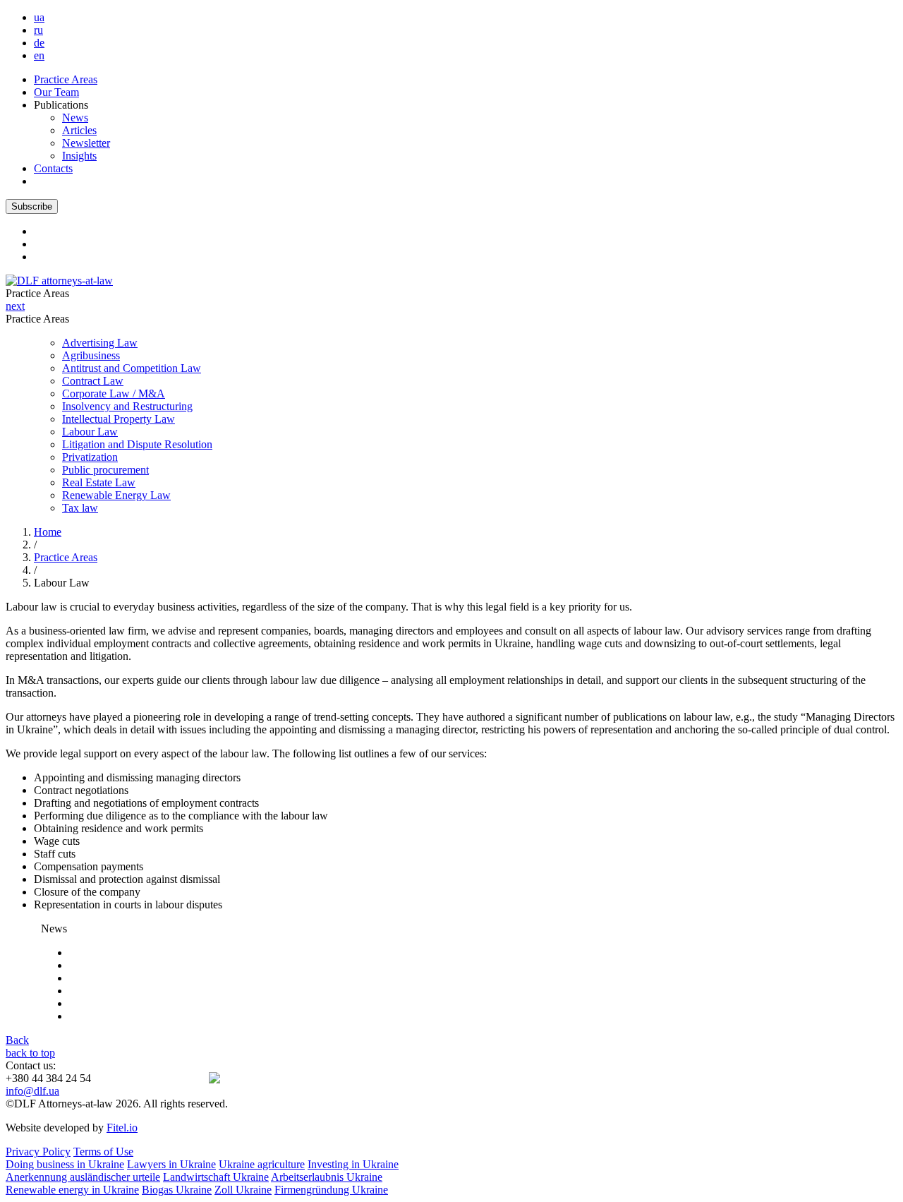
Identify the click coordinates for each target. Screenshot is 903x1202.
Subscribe (31, 206)
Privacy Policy (38, 1152)
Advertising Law (100, 343)
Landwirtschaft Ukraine (216, 1177)
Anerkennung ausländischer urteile (83, 1177)
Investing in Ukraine (353, 1164)
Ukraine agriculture (262, 1164)
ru (38, 30)
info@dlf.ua (32, 1091)
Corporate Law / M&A (113, 393)
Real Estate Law (98, 482)
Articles (79, 130)
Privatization (90, 457)
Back (17, 1040)
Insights (79, 156)
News (75, 118)
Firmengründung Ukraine (331, 1190)
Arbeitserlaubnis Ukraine (326, 1177)
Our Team (56, 92)
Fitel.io (122, 1128)
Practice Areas (65, 79)
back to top (30, 1053)
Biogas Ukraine (177, 1190)
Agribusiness (91, 355)
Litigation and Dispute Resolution (137, 444)
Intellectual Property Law (118, 419)
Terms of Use (103, 1152)
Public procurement (105, 470)
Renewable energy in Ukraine (72, 1190)
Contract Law (92, 381)
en (39, 55)
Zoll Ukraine (243, 1190)
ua (39, 17)
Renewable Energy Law (116, 495)
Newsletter (86, 143)
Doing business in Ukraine (65, 1164)
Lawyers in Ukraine (171, 1164)
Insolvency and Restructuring (127, 406)
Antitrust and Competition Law (131, 368)
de (39, 43)
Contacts (53, 168)
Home (47, 532)
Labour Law (90, 432)
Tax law (80, 508)
